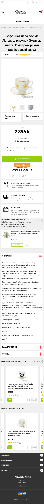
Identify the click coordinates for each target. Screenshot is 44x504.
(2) (19, 395)
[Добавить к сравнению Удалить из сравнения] (27, 245)
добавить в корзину (22, 159)
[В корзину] (9, 400)
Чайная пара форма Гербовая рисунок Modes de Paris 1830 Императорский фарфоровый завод (26, 234)
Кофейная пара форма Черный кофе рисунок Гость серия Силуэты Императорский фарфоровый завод (20, 386)
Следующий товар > (33, 116)
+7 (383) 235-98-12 (2, 12)
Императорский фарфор (16, 27)
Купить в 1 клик (22, 165)
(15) (20, 442)
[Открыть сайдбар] (2, 2)
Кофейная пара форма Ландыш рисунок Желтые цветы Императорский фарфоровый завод (21, 433)
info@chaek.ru (22, 486)
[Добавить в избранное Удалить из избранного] (12, 176)
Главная (3, 27)
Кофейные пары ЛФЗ (34, 27)
